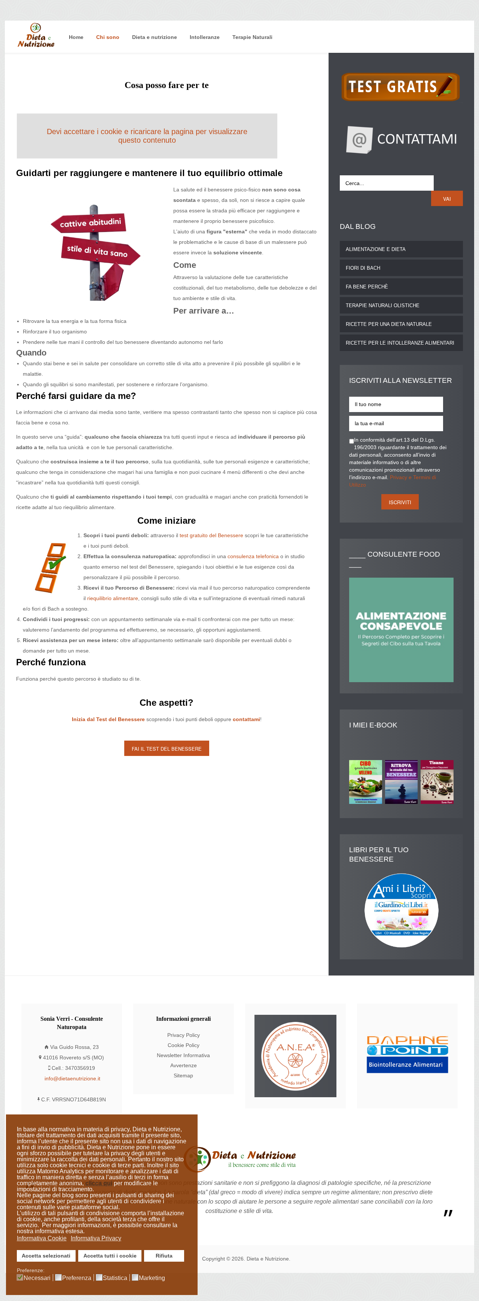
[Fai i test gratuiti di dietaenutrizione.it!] (401, 86)
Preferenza (76, 1278)
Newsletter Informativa (183, 1055)
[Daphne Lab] (407, 1056)
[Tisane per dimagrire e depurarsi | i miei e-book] (439, 783)
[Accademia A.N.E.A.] (295, 1056)
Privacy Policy (183, 1035)
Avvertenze (183, 1065)
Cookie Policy (183, 1045)
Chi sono (107, 37)
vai (447, 198)
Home (76, 37)
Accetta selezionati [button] (46, 1256)
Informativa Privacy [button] (96, 1238)
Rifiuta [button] (164, 1256)
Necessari (37, 1278)
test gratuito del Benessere (211, 535)
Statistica (115, 1278)
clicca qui (98, 1183)
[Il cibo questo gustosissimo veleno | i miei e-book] (367, 783)
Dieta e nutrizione (154, 37)
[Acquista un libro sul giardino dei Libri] (401, 910)
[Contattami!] (401, 139)
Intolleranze (205, 37)
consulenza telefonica (253, 556)
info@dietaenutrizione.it (72, 1078)
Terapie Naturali (252, 37)
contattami (246, 719)
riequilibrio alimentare (112, 598)
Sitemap (183, 1075)
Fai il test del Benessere (167, 748)
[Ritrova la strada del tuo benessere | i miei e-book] (403, 783)
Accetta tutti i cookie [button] (110, 1256)
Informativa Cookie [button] (42, 1238)
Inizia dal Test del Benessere (108, 719)
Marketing (152, 1278)
